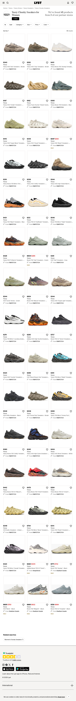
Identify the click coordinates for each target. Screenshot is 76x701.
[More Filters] (5, 25)
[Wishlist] (72, 3)
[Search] (7, 3)
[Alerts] (68, 3)
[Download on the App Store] (8, 669)
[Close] (68, 696)
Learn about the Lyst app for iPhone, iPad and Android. (21, 674)
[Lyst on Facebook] (13, 665)
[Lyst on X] (10, 665)
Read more (61, 697)
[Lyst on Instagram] (3, 665)
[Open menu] (4, 3)
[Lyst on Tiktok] (6, 665)
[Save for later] (23, 63)
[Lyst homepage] (38, 3)
